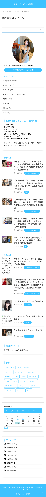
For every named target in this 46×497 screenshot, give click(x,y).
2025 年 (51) (12, 448)
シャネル (15, 376)
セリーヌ (22, 381)
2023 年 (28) (12, 455)
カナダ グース (33, 376)
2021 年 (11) (11, 463)
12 (18, 419)
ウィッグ (9, 85)
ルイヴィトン (9, 367)
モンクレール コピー (12, 129)
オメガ (15, 381)
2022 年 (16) (12, 459)
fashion (7, 376)
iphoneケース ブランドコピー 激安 (17, 134)
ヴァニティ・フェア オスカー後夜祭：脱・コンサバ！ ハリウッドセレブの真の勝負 (29, 261)
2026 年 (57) (12, 444)
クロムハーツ (32, 381)
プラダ (29, 390)
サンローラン (35, 386)
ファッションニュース (14, 94)
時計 (8, 99)
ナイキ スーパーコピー (12, 136)
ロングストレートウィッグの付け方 (28, 301)
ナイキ (19, 367)
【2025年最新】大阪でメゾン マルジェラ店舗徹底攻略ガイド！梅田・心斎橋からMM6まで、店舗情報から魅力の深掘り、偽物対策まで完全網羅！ (29, 285)
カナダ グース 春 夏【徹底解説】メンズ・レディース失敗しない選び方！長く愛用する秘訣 (28, 240)
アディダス (27, 367)
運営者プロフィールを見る (23, 70)
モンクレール (23, 386)
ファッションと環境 (23, 4)
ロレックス (8, 372)
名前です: (7, 65)
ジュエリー (20, 390)
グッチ (23, 376)
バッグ (8, 90)
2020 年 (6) (11, 467)
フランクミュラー (10, 386)
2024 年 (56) (12, 451)
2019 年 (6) (11, 471)
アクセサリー (11, 81)
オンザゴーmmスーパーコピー (16, 138)
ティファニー (9, 390)
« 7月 (6, 428)
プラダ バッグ (9, 124)
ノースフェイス (20, 372)
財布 (7, 108)
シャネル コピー (10, 131)
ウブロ (7, 381)
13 (23, 419)
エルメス (31, 372)
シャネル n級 (9, 127)
